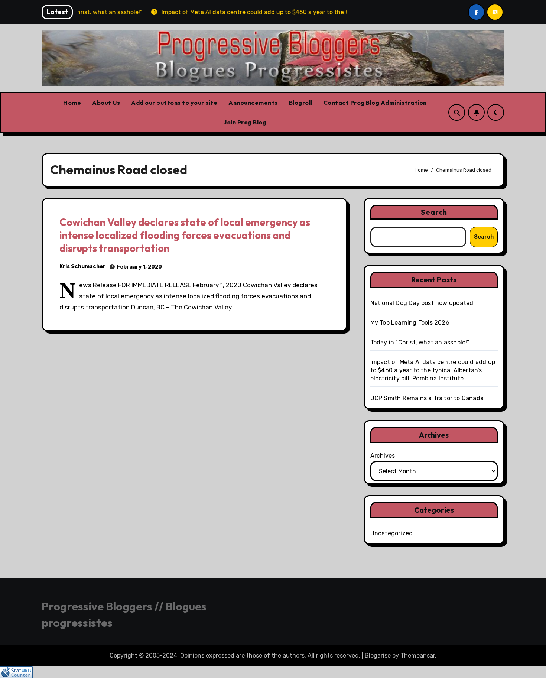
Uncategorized (391, 533)
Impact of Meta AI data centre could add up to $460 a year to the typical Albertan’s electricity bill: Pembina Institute (432, 370)
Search (434, 212)
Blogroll (300, 102)
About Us (106, 102)
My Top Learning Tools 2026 (409, 322)
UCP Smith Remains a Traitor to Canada (427, 398)
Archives (382, 455)
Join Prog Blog (245, 122)
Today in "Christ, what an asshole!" (419, 342)
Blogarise (378, 655)
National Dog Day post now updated (422, 302)
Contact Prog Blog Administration (375, 102)
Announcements (253, 102)
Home (72, 102)
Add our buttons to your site (174, 102)
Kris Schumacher (82, 266)
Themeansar (417, 655)
